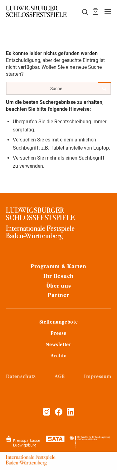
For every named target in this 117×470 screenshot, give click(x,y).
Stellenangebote (58, 322)
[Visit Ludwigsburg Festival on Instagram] (46, 414)
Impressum (97, 376)
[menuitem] (81, 11)
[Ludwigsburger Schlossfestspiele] (36, 11)
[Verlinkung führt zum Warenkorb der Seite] (95, 11)
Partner (58, 296)
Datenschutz (21, 376)
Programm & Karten (58, 267)
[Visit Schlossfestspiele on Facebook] (59, 414)
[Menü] (108, 11)
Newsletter (58, 344)
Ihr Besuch (58, 276)
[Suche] (81, 11)
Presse (58, 333)
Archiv (58, 356)
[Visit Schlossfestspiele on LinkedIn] (70, 414)
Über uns (58, 286)
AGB (60, 376)
